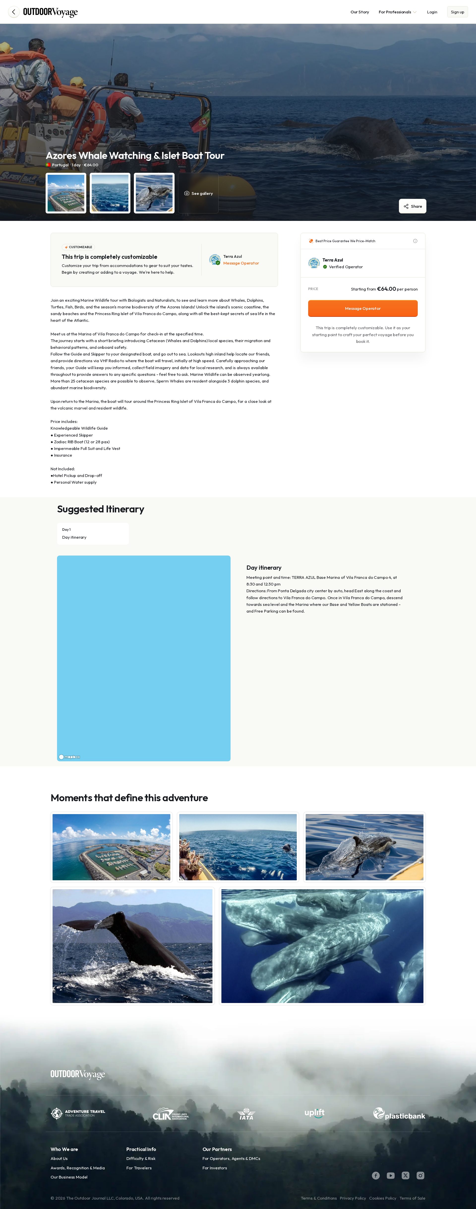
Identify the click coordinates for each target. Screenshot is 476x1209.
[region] (144, 658)
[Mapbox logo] (69, 757)
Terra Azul (333, 260)
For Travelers (138, 1167)
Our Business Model (69, 1177)
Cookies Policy (382, 1198)
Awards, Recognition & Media (78, 1167)
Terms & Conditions (319, 1198)
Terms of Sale (412, 1198)
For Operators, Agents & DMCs (231, 1158)
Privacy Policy (353, 1198)
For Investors (215, 1167)
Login (432, 11)
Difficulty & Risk (140, 1158)
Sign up (457, 11)
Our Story (360, 11)
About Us (59, 1158)
